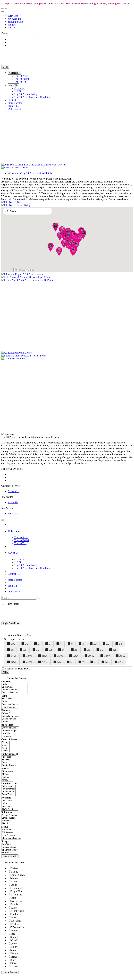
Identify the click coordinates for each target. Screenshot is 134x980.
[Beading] (8, 759)
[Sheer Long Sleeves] (11, 838)
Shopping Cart (15, 21)
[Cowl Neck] (9, 800)
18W (45, 655)
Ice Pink (15, 914)
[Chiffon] (7, 774)
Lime (14, 881)
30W (13, 661)
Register (12, 24)
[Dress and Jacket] (10, 704)
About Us (13, 502)
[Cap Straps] (9, 844)
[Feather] (7, 777)
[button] (14, 73)
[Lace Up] (10, 733)
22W (76, 655)
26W (107, 655)
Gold (14, 950)
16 (12, 649)
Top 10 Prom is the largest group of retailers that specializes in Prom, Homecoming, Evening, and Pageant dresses (67, 3)
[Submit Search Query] (38, 598)
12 (107, 643)
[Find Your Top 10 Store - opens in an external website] (14, 167)
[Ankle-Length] (8, 786)
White (14, 966)
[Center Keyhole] (11, 719)
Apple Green (18, 875)
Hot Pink (16, 920)
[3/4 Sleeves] (11, 832)
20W (60, 655)
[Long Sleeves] (11, 835)
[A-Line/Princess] (9, 815)
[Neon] (5, 748)
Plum (14, 930)
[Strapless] (9, 852)
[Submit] (38, 34)
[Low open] (10, 736)
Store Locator (15, 579)
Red (13, 933)
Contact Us (13, 491)
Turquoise (16, 888)
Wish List (13, 15)
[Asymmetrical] (8, 789)
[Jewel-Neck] (9, 809)
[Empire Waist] (9, 818)
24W (91, 655)
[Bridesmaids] (14, 687)
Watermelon (17, 927)
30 (101, 649)
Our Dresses (14, 591)
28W (122, 655)
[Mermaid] (9, 820)
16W (29, 655)
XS (59, 661)
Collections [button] (14, 531)
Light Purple (17, 911)
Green (14, 878)
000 (12, 643)
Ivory (14, 943)
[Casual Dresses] (14, 689)
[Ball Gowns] (10, 698)
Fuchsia (15, 924)
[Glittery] (5, 742)
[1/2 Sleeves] (11, 829)
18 (24, 649)
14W (13, 655)
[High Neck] (9, 806)
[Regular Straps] (9, 847)
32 (114, 649)
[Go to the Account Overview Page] (2, 11)
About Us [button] (13, 552)
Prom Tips (13, 585)
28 (88, 649)
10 (95, 643)
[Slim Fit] (9, 823)
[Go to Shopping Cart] (2, 8)
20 (37, 649)
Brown (14, 953)
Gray (14, 960)
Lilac (14, 907)
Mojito (14, 871)
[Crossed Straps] (10, 730)
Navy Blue (17, 901)
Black (14, 956)
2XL (120, 661)
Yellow (15, 868)
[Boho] (10, 701)
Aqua (14, 884)
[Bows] (8, 762)
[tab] (70, 531)
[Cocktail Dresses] (14, 692)
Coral (14, 940)
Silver (14, 963)
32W (29, 661)
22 (50, 649)
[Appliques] (8, 757)
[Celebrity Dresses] (11, 716)
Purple (14, 904)
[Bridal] (14, 684)
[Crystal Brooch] (8, 765)
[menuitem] (70, 15)
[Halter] (9, 803)
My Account (14, 18)
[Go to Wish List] (6, 8)
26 (76, 649)
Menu (5, 67)
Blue (13, 897)
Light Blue (16, 891)
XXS (44, 661)
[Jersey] (7, 780)
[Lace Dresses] (10, 707)
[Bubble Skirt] (11, 713)
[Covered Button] (10, 728)
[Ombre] (5, 750)
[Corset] (11, 721)
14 (120, 643)
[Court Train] (8, 794)
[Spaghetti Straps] (9, 850)
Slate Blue (16, 894)
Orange (15, 937)
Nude (14, 946)
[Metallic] (5, 745)
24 (63, 649)
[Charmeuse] (7, 771)
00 (26, 643)
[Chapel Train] (8, 791)
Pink (13, 917)
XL (107, 661)
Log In (11, 27)
